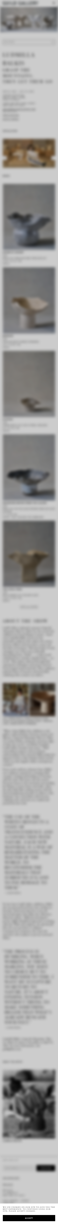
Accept (29, 1218)
